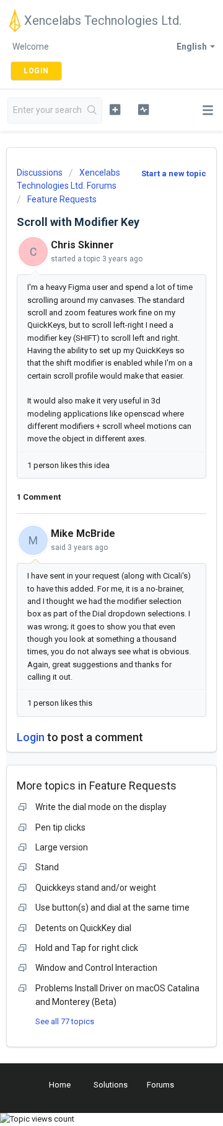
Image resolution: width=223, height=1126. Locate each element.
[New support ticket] (115, 109)
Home (60, 1084)
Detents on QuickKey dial (83, 928)
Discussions (40, 173)
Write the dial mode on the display (101, 807)
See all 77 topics (64, 1021)
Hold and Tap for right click (86, 948)
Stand (47, 867)
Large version (61, 847)
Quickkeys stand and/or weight (95, 888)
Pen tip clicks (60, 827)
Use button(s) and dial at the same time (112, 907)
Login (31, 737)
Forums (160, 1084)
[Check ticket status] (143, 109)
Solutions (111, 1084)
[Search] (92, 110)
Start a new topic (173, 173)
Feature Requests (62, 199)
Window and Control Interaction (96, 968)
